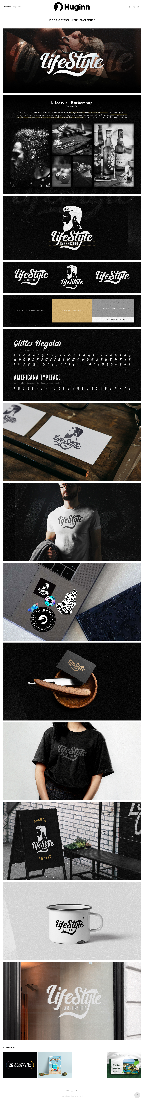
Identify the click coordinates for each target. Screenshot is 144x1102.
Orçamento (17, 7)
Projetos (7, 7)
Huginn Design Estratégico (69, 1096)
